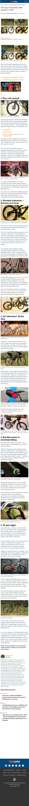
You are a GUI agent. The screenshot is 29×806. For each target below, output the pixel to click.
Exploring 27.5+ (7, 132)
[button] (14, 53)
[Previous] (3, 51)
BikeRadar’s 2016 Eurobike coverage (13, 79)
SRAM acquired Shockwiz (16, 486)
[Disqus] (14, 741)
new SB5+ (7, 291)
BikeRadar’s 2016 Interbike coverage (13, 77)
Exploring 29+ (7, 129)
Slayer (19, 195)
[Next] (25, 51)
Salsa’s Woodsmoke (19, 277)
